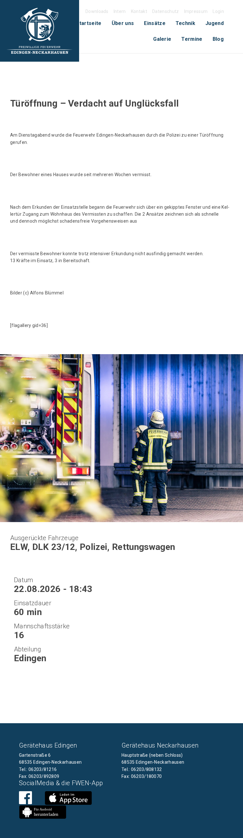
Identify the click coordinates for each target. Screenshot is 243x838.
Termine (191, 39)
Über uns (123, 23)
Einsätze (154, 23)
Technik (185, 23)
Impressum (196, 11)
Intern (120, 11)
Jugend (214, 23)
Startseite (89, 23)
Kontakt (139, 11)
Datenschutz (165, 11)
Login (218, 11)
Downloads (97, 11)
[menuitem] (89, 23)
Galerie (162, 39)
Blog (218, 39)
